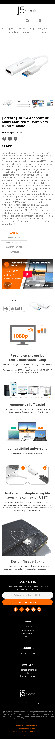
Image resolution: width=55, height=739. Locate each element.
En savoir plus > (42, 718)
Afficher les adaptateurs (21, 28)
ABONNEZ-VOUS (27, 602)
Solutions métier (27, 653)
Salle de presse (27, 630)
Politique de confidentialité (27, 726)
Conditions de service (27, 729)
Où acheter (27, 626)
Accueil (5, 28)
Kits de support (27, 633)
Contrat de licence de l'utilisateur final (27, 731)
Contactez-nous (27, 676)
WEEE (27, 636)
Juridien (27, 734)
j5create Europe (34, 703)
